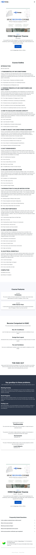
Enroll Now (18, 46)
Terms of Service (15, 552)
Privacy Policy (21, 552)
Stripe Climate (21, 541)
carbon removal (12, 542)
